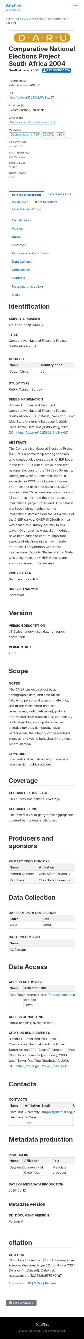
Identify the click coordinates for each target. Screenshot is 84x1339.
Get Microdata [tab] (47, 202)
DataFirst (13, 5)
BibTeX (38, 1283)
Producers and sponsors (30, 253)
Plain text (50, 1283)
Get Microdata (58, 70)
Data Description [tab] (59, 194)
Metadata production (27, 286)
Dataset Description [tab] (26, 195)
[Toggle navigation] (75, 7)
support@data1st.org (56, 1112)
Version (17, 228)
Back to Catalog (22, 1302)
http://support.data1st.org (59, 995)
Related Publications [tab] (26, 209)
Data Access (21, 270)
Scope (16, 237)
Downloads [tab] (20, 202)
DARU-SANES (37, 18)
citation (17, 295)
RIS (29, 1283)
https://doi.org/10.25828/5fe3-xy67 (31, 97)
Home (9, 18)
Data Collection (23, 262)
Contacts (18, 278)
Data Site (20, 18)
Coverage (19, 245)
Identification (21, 220)
